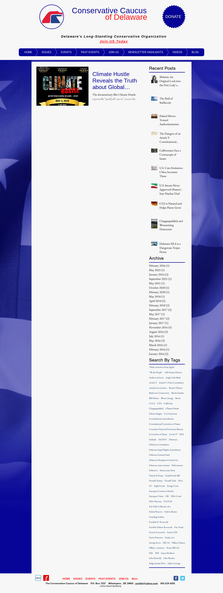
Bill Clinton (154, 398)
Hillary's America (156, 547)
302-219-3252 (166, 583)
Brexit (177, 398)
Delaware (173, 439)
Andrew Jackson (156, 377)
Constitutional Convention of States (164, 423)
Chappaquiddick (156, 408)
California (168, 403)
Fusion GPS (172, 532)
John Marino (169, 558)
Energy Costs (173, 485)
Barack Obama (175, 387)
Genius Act (170, 537)
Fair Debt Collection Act (160, 506)
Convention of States (158, 434)
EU (150, 485)
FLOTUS (168, 501)
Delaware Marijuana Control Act (163, 460)
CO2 (159, 403)
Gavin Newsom (156, 537)
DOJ (181, 434)
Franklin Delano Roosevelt (160, 527)
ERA (180, 480)
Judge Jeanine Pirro (157, 563)
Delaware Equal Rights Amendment (165, 449)
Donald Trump (155, 480)
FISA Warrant (155, 501)
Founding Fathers (156, 516)
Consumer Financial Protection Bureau (166, 429)
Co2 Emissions (170, 413)
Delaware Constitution (159, 444)
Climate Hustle (172, 408)
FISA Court (176, 496)
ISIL (151, 553)
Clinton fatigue (155, 413)
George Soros (155, 542)
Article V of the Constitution (171, 382)
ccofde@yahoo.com (146, 583)
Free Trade (178, 527)
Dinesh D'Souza (156, 475)
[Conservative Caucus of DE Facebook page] (176, 578)
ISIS (157, 553)
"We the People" (156, 372)
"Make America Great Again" (162, 367)
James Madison (168, 553)
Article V (153, 382)
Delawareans (177, 465)
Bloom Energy (167, 398)
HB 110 (166, 542)
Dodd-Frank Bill (172, 475)
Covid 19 (173, 434)
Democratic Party (167, 470)
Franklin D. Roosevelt (158, 521)
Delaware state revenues (159, 465)
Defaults (152, 439)
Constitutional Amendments (161, 418)
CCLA (152, 403)
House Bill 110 (172, 547)
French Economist (157, 532)
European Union (156, 496)
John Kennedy (155, 558)
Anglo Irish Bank (173, 377)
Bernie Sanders (177, 392)
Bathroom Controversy (159, 392)
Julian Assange (174, 563)
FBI (167, 496)
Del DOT (162, 439)
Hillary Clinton (178, 542)
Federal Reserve (155, 511)
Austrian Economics (158, 387)
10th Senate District (173, 372)
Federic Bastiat (170, 511)
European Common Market (161, 491)
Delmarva (153, 470)
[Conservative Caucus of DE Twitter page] (182, 578)
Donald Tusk (170, 480)
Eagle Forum (159, 485)
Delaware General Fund (159, 454)
